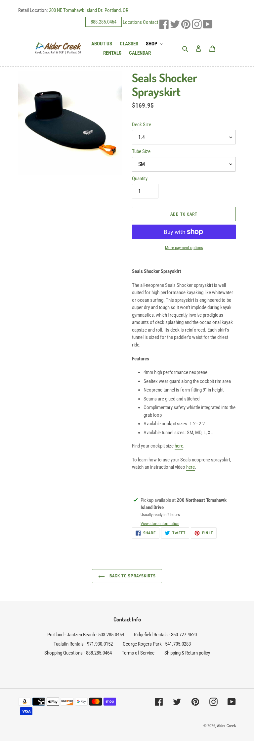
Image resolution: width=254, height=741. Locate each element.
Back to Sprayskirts (132, 575)
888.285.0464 (103, 22)
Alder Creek (226, 725)
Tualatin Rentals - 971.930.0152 (83, 644)
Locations (132, 22)
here (179, 446)
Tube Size (141, 151)
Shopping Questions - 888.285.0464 (78, 653)
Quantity (140, 179)
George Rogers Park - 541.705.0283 (157, 644)
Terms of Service (138, 653)
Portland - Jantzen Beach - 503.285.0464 (85, 635)
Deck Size (141, 125)
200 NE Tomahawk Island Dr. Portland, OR (88, 10)
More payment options (184, 247)
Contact (150, 22)
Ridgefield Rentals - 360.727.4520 (165, 635)
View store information (160, 523)
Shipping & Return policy (187, 653)
